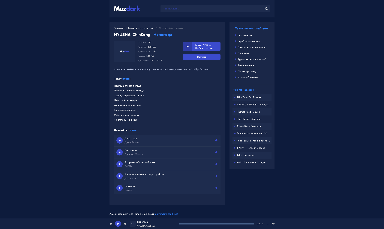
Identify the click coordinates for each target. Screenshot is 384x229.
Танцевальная (246, 65)
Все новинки (245, 35)
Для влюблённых (248, 77)
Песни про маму (247, 71)
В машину (243, 53)
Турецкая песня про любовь (254, 59)
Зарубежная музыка (249, 41)
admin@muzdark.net (166, 214)
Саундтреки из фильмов (252, 47)
